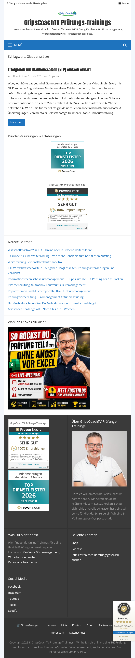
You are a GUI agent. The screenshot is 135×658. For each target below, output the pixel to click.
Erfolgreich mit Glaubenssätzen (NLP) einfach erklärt (49, 70)
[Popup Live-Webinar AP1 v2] (49, 408)
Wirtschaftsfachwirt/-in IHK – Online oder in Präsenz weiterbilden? (50, 250)
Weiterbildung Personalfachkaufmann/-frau (35, 262)
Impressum (57, 632)
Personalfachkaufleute (22, 562)
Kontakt (77, 625)
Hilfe (64, 625)
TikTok (12, 605)
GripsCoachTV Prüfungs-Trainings (67, 23)
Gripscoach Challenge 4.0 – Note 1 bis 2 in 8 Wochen (41, 309)
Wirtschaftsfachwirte (21, 557)
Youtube (13, 598)
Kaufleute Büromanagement (41, 552)
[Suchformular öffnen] (125, 45)
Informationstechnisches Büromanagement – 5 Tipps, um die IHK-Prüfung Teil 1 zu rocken (65, 279)
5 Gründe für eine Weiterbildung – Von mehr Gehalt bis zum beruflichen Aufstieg (59, 256)
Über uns (50, 625)
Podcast (77, 549)
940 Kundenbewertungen (124, 632)
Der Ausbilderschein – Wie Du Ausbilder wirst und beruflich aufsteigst (52, 303)
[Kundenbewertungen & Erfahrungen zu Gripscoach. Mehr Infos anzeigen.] (67, 229)
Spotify (12, 610)
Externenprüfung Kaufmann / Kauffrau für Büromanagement (46, 285)
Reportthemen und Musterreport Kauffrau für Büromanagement (49, 291)
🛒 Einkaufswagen (28, 625)
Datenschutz (77, 632)
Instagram (14, 593)
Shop (75, 543)
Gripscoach (55, 76)
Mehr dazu (16, 122)
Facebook (14, 586)
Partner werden (108, 625)
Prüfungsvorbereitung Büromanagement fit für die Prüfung (45, 297)
